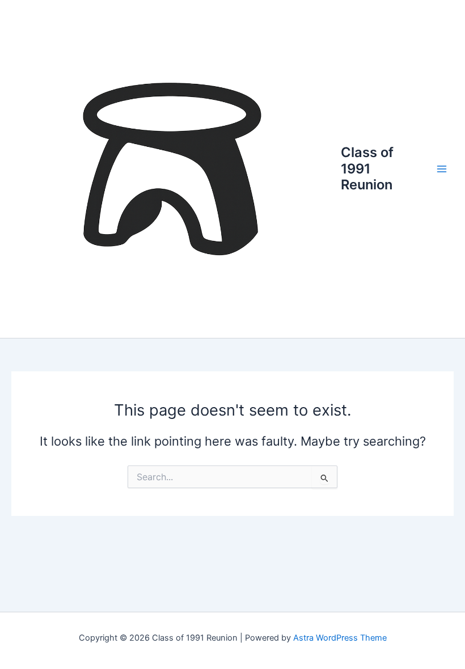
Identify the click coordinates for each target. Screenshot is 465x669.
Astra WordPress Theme (340, 638)
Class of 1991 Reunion (367, 168)
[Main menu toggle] (442, 169)
